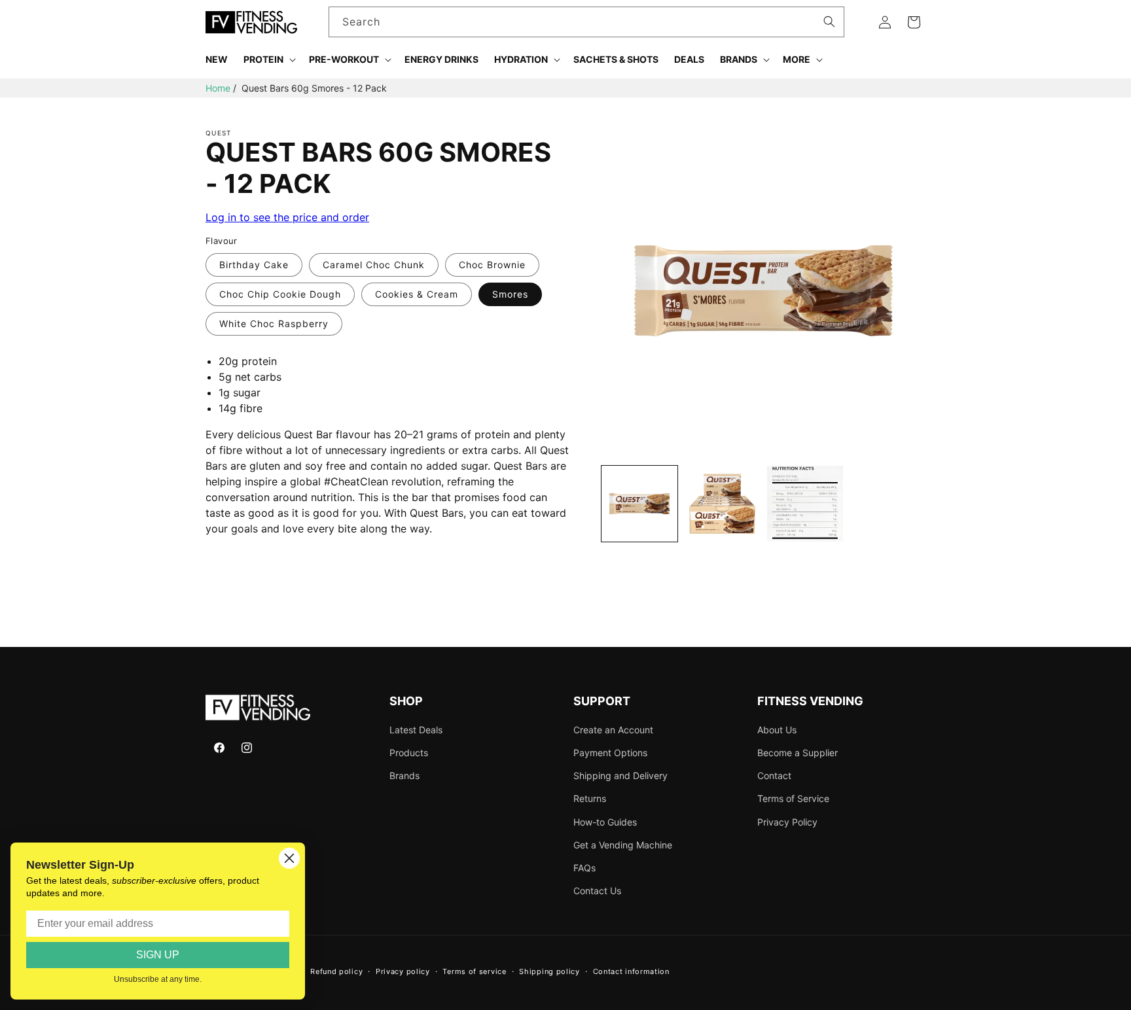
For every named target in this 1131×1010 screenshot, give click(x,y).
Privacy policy (403, 971)
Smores (510, 294)
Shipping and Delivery (620, 775)
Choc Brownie (492, 264)
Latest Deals (415, 729)
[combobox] (586, 22)
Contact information (631, 971)
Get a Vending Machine (622, 844)
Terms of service (474, 971)
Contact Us (597, 890)
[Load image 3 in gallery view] (805, 504)
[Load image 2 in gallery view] (722, 504)
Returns (589, 798)
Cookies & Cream (416, 294)
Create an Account (613, 729)
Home (218, 88)
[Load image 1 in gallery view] (639, 504)
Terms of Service (793, 798)
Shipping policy (549, 971)
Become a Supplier (797, 752)
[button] (268, 59)
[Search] (829, 21)
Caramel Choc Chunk (374, 264)
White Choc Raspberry (274, 323)
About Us (777, 729)
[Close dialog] (289, 858)
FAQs (584, 867)
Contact (774, 775)
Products (408, 752)
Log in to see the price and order (287, 217)
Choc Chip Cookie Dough (280, 294)
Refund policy (336, 971)
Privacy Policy (787, 821)
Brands (404, 775)
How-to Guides (605, 821)
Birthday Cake (254, 264)
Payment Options (610, 752)
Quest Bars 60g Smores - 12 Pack (314, 88)
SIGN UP (157, 954)
